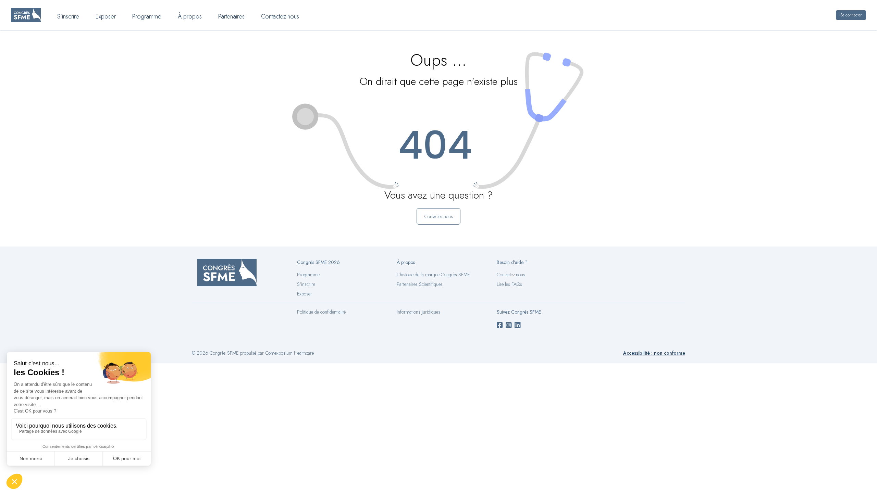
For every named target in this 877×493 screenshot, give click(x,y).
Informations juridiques (418, 311)
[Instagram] (509, 325)
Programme (146, 16)
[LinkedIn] (518, 325)
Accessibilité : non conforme (654, 353)
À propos (190, 16)
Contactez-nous (280, 16)
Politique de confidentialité (321, 311)
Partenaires (231, 16)
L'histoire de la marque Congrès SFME (433, 274)
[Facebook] (500, 325)
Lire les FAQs (509, 284)
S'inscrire (68, 16)
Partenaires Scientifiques (420, 284)
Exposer (106, 16)
